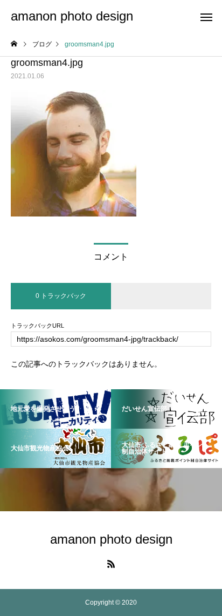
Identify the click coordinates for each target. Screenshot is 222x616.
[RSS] (111, 563)
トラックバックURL (37, 326)
